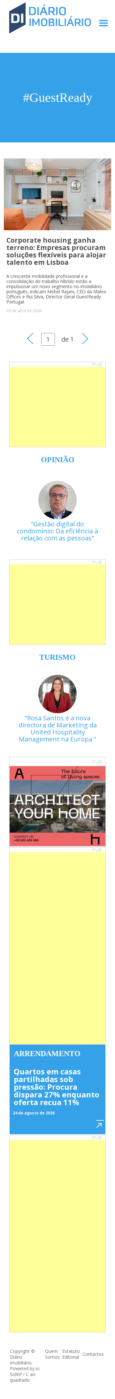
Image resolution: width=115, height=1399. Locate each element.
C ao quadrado (22, 1377)
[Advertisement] (57, 407)
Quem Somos (52, 1354)
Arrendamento (47, 1053)
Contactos (93, 1354)
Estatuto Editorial (71, 1354)
